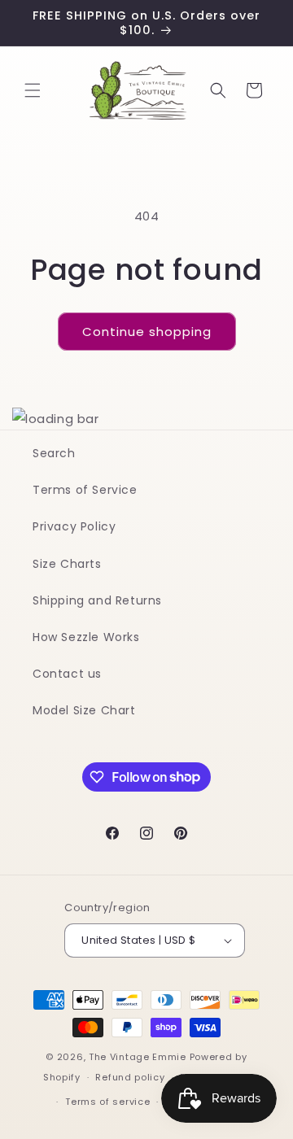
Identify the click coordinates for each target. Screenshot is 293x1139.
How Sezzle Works (86, 637)
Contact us (67, 674)
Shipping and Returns (97, 600)
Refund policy (129, 1077)
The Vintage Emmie (137, 1056)
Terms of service (107, 1101)
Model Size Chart (84, 710)
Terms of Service (85, 490)
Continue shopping (147, 331)
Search (54, 453)
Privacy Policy (74, 526)
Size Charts (67, 564)
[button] (32, 90)
